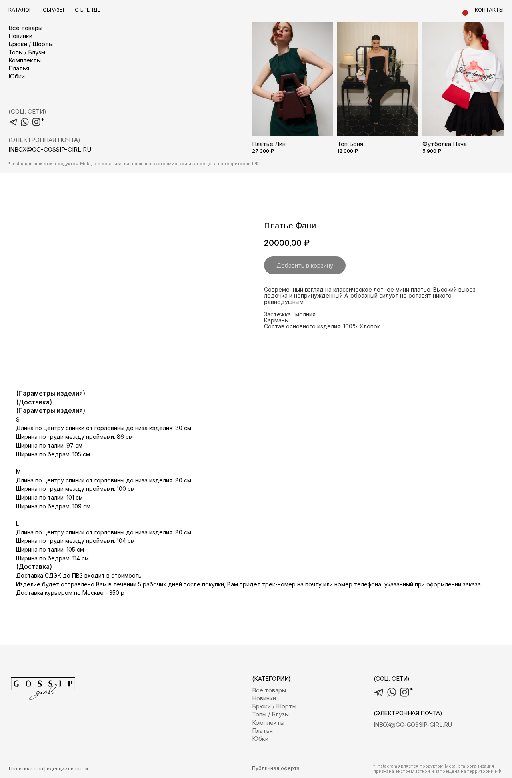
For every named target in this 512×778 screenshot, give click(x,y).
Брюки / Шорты (30, 44)
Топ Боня (350, 144)
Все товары (25, 28)
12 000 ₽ (347, 151)
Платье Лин (269, 144)
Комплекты (24, 60)
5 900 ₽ (431, 151)
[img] (292, 74)
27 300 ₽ (263, 151)
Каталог (20, 10)
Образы (53, 10)
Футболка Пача (444, 144)
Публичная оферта (276, 768)
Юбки (16, 76)
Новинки (20, 36)
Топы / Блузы (26, 52)
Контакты (489, 10)
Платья (18, 68)
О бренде (87, 10)
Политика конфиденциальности (48, 769)
